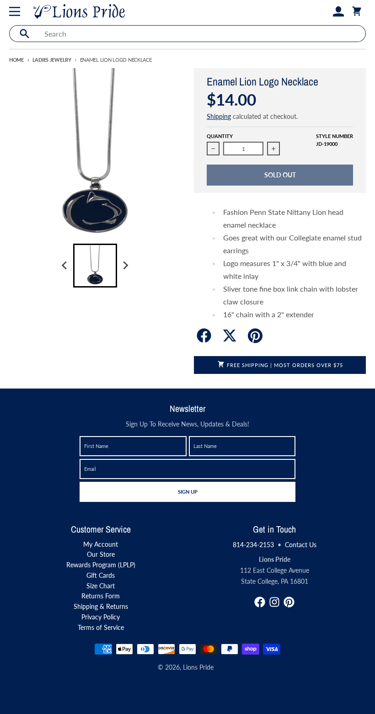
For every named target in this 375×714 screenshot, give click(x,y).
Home (16, 60)
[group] (95, 266)
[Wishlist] (323, 11)
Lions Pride (198, 667)
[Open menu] (16, 11)
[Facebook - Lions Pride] (259, 602)
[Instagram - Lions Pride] (274, 602)
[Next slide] (125, 265)
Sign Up (187, 491)
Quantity (220, 136)
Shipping (219, 116)
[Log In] (338, 11)
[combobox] (202, 33)
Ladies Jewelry (51, 60)
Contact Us (300, 545)
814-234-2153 (253, 545)
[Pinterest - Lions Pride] (289, 602)
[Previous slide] (65, 265)
